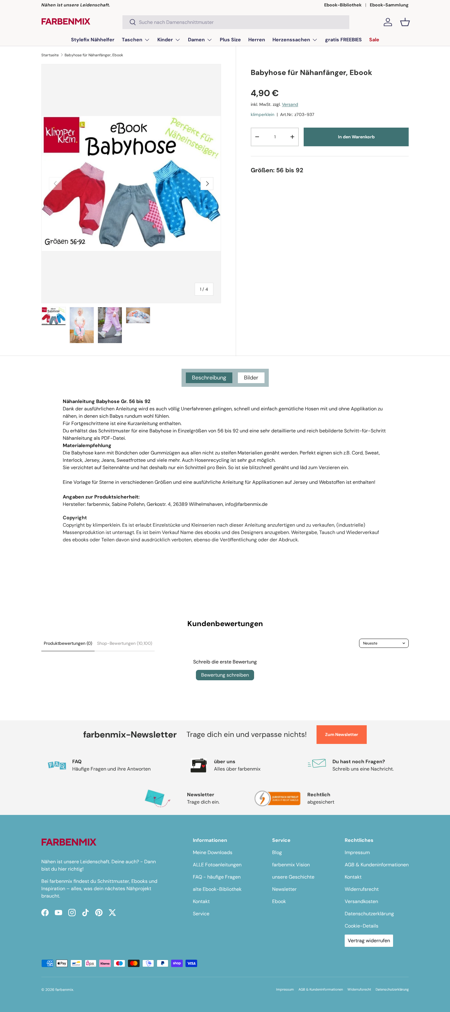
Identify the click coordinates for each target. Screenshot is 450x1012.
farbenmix (64, 989)
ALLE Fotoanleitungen (217, 864)
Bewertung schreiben (225, 675)
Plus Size (230, 39)
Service (201, 913)
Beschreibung (209, 377)
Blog (277, 852)
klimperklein (262, 114)
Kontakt (201, 901)
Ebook (279, 901)
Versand (290, 104)
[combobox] (235, 22)
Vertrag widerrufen (369, 940)
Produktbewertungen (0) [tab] (68, 643)
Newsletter (284, 889)
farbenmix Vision (291, 864)
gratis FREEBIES (343, 39)
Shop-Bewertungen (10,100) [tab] (124, 643)
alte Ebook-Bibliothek (217, 889)
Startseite (50, 55)
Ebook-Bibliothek (343, 5)
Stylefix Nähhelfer (92, 39)
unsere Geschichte (293, 877)
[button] (405, 22)
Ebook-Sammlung (389, 5)
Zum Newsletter (341, 734)
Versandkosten (361, 901)
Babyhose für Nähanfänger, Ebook (94, 55)
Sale (374, 39)
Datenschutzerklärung (369, 913)
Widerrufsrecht (362, 889)
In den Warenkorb (356, 137)
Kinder (165, 39)
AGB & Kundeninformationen (377, 864)
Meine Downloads (212, 852)
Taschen (132, 39)
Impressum (357, 852)
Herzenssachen (291, 39)
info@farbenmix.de (246, 504)
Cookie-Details (361, 926)
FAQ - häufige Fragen (217, 877)
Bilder (251, 377)
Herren (256, 39)
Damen (196, 39)
